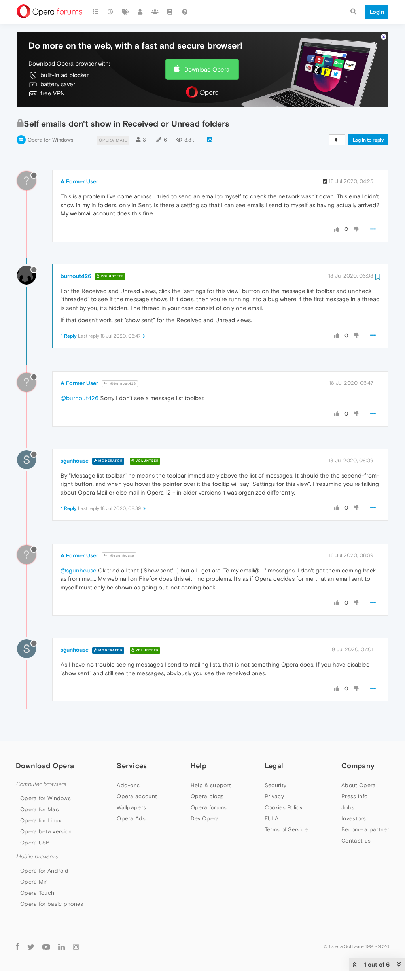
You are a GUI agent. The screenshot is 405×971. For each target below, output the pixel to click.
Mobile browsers (37, 856)
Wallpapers (131, 807)
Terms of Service (286, 829)
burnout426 (76, 276)
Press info (354, 796)
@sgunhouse (121, 555)
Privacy (274, 796)
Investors (353, 818)
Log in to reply (368, 140)
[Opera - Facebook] (17, 946)
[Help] (184, 12)
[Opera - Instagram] (76, 946)
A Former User (79, 181)
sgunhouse (75, 460)
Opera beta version (46, 831)
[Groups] (155, 12)
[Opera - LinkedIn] (61, 946)
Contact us (356, 840)
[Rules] (170, 12)
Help (198, 765)
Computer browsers (41, 784)
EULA (271, 818)
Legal (274, 765)
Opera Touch (37, 893)
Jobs (347, 807)
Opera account (137, 796)
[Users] (140, 12)
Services (132, 765)
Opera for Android (44, 870)
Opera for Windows (50, 140)
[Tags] (125, 12)
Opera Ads (131, 818)
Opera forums (209, 807)
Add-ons (128, 785)
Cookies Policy (284, 807)
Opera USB (35, 842)
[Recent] (110, 12)
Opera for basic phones (51, 904)
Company (358, 765)
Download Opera (206, 69)
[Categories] (95, 12)
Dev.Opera (205, 818)
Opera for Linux (40, 820)
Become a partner (365, 829)
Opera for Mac (39, 809)
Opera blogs (207, 796)
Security (275, 785)
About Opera (358, 785)
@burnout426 (122, 383)
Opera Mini (34, 881)
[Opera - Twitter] (30, 946)
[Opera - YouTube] (46, 946)
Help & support (211, 785)
